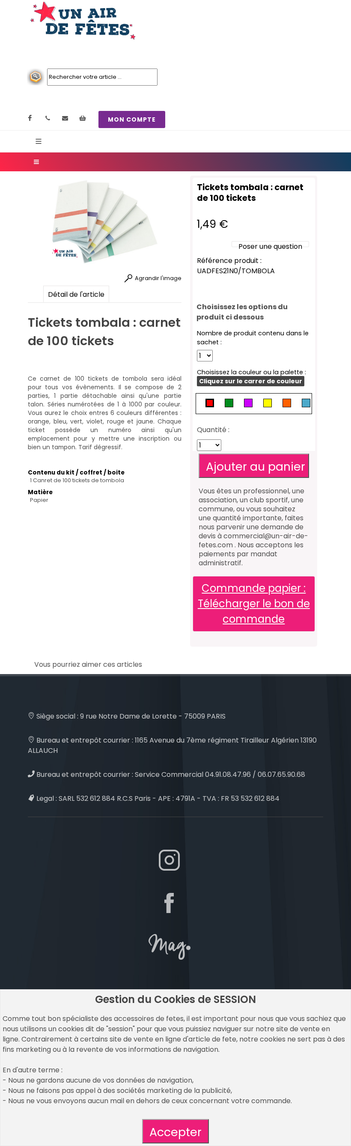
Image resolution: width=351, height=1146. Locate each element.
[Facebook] (30, 118)
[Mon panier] (82, 118)
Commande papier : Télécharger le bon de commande (254, 603)
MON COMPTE (132, 119)
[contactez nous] (65, 118)
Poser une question (270, 246)
